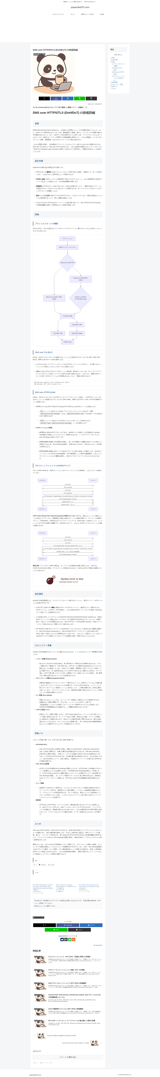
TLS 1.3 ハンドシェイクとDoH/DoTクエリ (119, 78)
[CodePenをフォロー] (66, 939)
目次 (115, 54)
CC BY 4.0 (74, 900)
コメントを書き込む (67, 1057)
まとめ (114, 88)
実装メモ (114, 86)
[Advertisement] (80, 30)
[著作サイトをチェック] (62, 939)
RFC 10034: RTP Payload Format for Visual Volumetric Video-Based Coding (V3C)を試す (89, 886)
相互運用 (114, 82)
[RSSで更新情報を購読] (73, 939)
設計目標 (114, 59)
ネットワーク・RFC (39, 917)
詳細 (113, 62)
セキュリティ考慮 (117, 84)
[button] (91, 98)
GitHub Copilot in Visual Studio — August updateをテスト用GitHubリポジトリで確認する (66, 886)
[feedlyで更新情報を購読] (69, 939)
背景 (113, 57)
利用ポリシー (38, 906)
